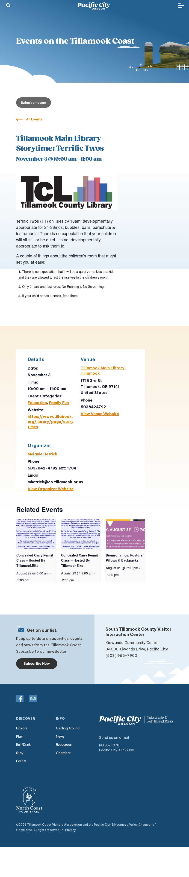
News (60, 736)
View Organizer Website (51, 489)
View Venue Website (100, 413)
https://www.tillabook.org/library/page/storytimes (51, 421)
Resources (64, 745)
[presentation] (36, 534)
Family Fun (59, 402)
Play (19, 736)
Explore (21, 728)
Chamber (63, 753)
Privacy (70, 830)
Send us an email (114, 737)
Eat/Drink (23, 745)
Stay (20, 753)
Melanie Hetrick (42, 454)
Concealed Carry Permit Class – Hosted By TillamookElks (34, 560)
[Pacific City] (93, 6)
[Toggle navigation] (181, 6)
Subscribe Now (37, 663)
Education (37, 402)
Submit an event (33, 102)
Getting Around (68, 728)
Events (21, 761)
